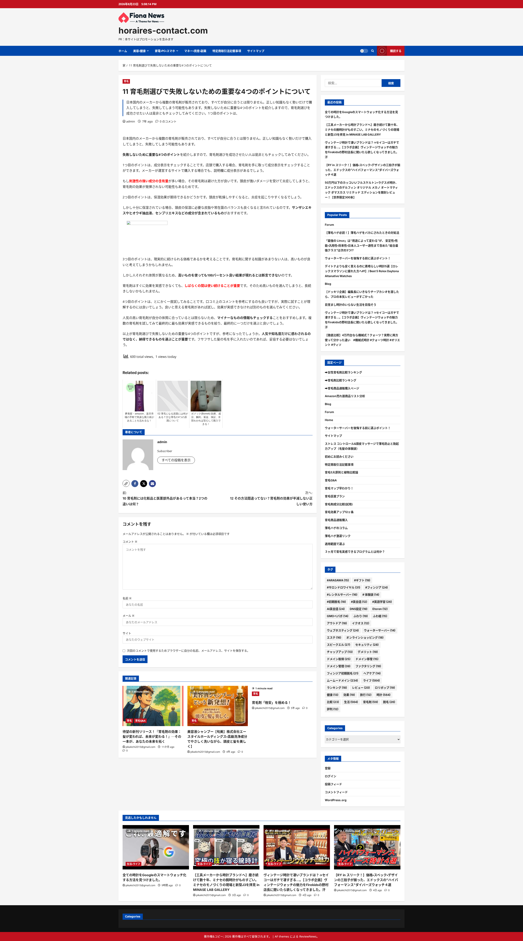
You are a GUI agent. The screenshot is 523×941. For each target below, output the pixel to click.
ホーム (122, 51)
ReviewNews (307, 936)
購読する (395, 51)
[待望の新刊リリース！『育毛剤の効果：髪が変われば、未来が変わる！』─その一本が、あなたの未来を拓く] (153, 706)
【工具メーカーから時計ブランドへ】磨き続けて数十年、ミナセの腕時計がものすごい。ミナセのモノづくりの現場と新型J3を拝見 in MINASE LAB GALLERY (362, 129)
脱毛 (389, 702)
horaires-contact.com (163, 30)
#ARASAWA (338, 580)
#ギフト (362, 580)
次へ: (271, 498)
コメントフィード (336, 792)
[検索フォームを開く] (372, 51)
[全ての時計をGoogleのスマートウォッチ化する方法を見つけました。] (156, 847)
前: (165, 498)
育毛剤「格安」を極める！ (271, 703)
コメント (130, 541)
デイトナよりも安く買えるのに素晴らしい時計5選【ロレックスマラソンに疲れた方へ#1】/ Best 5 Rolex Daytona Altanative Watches (362, 271)
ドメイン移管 (366, 659)
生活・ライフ (133, 864)
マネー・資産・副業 (195, 51)
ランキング (337, 687)
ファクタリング (368, 666)
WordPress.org (335, 800)
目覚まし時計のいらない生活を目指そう (350, 304)
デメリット (368, 652)
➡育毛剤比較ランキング (340, 380)
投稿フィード (333, 784)
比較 (333, 702)
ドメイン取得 (338, 659)
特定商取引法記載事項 (226, 51)
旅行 (365, 694)
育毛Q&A (140, 720)
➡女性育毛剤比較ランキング (343, 372)
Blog (328, 283)
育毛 (126, 81)
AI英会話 (336, 609)
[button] (126, 483)
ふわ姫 (380, 616)
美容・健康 (139, 51)
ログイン (330, 776)
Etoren (380, 609)
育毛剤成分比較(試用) (339, 504)
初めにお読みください (339, 456)
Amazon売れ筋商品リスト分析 (345, 396)
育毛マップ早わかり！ (339, 488)
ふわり (360, 616)
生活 (351, 702)
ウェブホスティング (343, 630)
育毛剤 (370, 702)
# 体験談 (370, 594)
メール (128, 616)
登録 (328, 768)
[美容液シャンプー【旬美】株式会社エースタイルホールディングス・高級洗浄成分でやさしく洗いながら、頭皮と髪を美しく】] (217, 706)
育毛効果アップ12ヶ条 (339, 512)
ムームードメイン (342, 680)
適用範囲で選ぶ (335, 544)
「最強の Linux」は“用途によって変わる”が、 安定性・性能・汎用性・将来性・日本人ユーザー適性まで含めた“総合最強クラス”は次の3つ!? (361, 245)
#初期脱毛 (336, 601)
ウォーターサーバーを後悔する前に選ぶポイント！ (358, 258)
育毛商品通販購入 (336, 520)
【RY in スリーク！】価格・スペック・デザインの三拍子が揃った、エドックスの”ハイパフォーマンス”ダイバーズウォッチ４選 (362, 169)
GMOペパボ (337, 616)
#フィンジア (376, 587)
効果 (349, 694)
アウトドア (337, 623)
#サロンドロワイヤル (343, 587)
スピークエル (338, 644)
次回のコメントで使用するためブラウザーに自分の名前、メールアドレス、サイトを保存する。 (188, 650)
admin (130, 121)
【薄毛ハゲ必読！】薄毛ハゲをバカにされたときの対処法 (362, 232)
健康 (332, 694)
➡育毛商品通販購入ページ (342, 388)
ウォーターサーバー (379, 630)
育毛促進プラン (335, 496)
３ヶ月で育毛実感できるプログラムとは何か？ (355, 551)
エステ (334, 637)
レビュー (361, 687)
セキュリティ (367, 644)
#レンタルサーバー (342, 594)
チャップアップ (340, 652)
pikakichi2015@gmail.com (140, 747)
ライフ (371, 680)
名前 (127, 598)
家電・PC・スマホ (165, 51)
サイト (127, 633)
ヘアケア (372, 673)
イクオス (360, 623)
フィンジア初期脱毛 (342, 673)
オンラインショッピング (364, 637)
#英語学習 (382, 601)
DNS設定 (358, 609)
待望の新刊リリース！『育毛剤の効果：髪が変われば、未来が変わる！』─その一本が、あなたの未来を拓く (152, 736)
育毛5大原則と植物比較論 (341, 472)
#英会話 (359, 601)
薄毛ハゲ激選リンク (338, 536)
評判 (332, 709)
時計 (383, 694)
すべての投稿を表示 (176, 460)
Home (329, 420)
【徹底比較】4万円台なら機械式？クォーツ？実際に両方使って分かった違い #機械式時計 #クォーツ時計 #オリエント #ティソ (362, 340)
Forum (329, 224)
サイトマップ (255, 51)
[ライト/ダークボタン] (364, 51)
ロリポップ (385, 687)
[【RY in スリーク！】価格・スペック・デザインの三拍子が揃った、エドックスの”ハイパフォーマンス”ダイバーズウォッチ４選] (367, 847)
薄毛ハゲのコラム (336, 528)
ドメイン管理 (338, 666)
